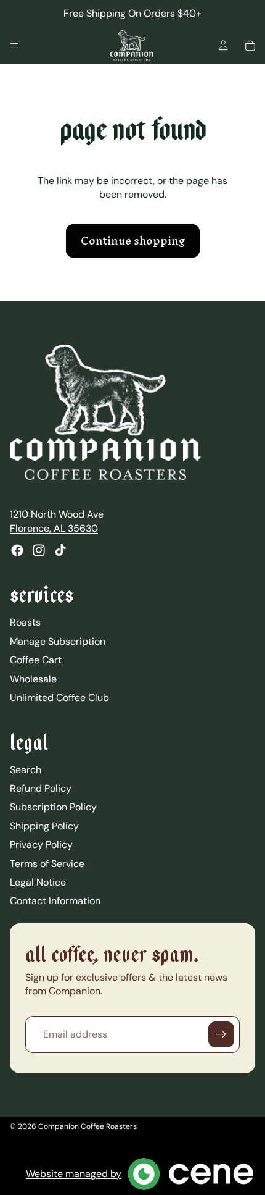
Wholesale (33, 678)
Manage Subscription (57, 640)
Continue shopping (133, 240)
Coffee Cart (36, 659)
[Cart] (250, 45)
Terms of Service (47, 863)
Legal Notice (38, 882)
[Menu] (14, 45)
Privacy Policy (41, 844)
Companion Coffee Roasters (87, 1126)
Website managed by (73, 1173)
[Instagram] (38, 550)
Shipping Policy (44, 826)
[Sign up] (221, 1034)
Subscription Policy (53, 806)
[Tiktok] (60, 550)
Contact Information (55, 900)
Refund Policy (40, 788)
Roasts (25, 622)
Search (25, 769)
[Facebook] (17, 550)
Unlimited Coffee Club (59, 697)
